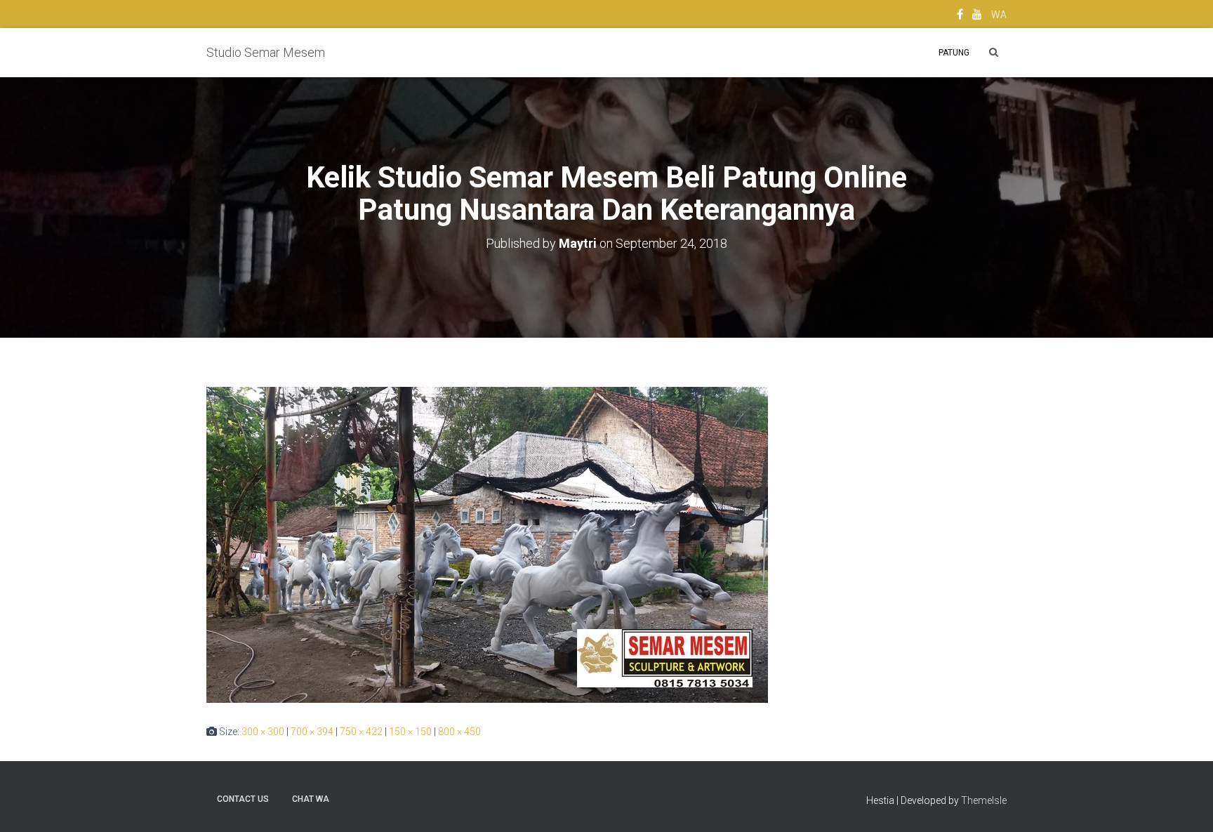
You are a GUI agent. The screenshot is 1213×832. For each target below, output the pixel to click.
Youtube (977, 16)
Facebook (960, 16)
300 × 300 (262, 731)
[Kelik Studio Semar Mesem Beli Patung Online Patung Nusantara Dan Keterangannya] (487, 544)
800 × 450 (459, 731)
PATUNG (954, 53)
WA (999, 14)
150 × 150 (410, 731)
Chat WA (310, 799)
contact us (243, 799)
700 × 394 (312, 731)
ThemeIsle (984, 800)
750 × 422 (361, 731)
